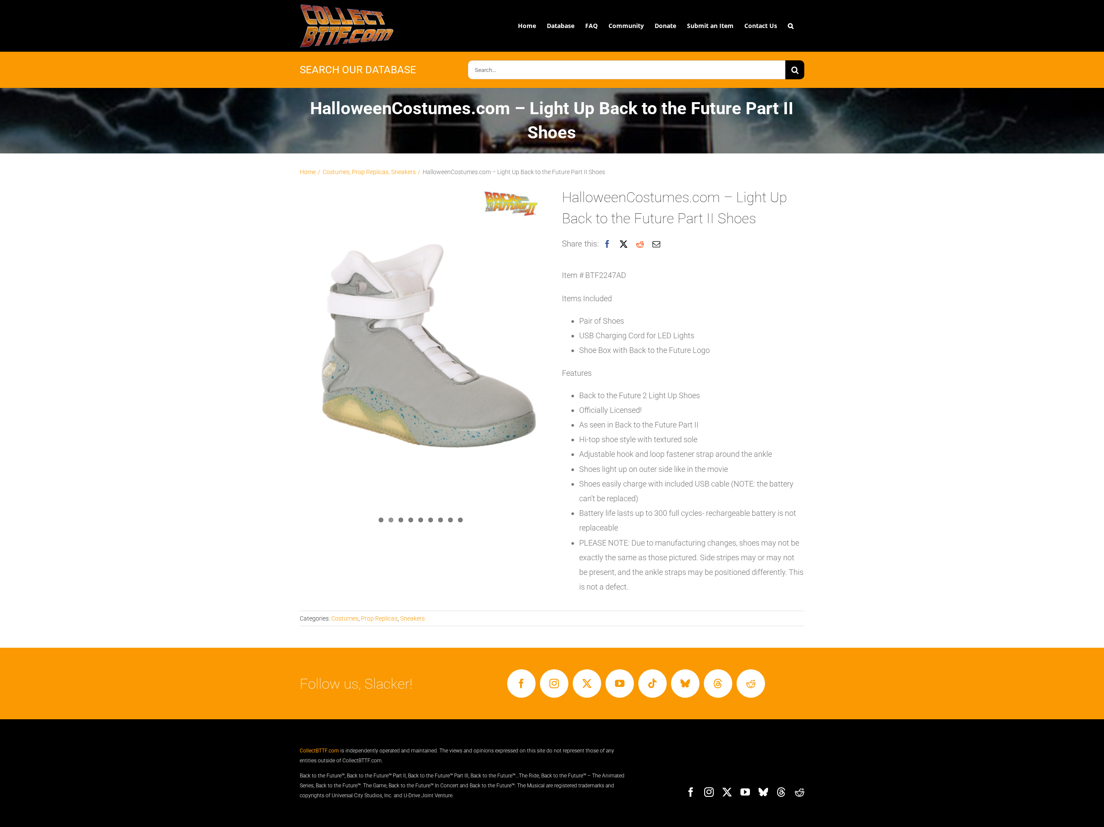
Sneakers (412, 618)
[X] (623, 244)
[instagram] (554, 683)
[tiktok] (652, 683)
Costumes (344, 618)
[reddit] (751, 683)
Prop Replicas (379, 618)
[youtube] (619, 683)
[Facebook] (607, 244)
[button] (791, 26)
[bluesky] (685, 683)
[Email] (656, 244)
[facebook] (521, 683)
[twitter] (587, 683)
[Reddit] (640, 244)
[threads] (718, 683)
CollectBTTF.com (319, 751)
